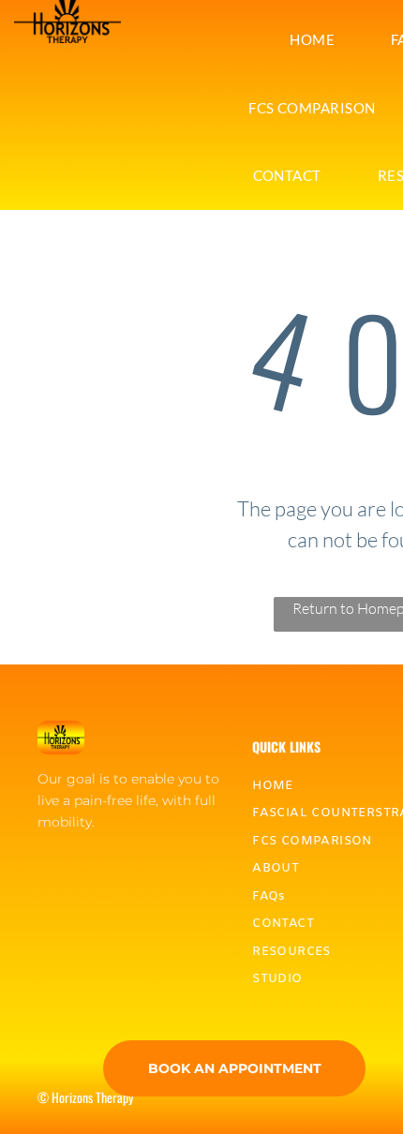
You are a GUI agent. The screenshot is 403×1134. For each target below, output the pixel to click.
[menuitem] (312, 40)
